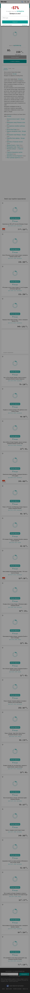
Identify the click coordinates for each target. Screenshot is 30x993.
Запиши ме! (15, 22)
